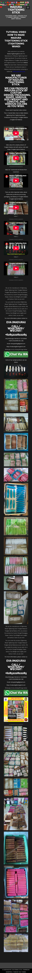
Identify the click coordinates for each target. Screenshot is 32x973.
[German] (19, 2)
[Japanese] (28, 2)
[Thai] (25, 4)
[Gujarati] (21, 2)
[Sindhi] (14, 4)
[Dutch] (12, 2)
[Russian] (12, 4)
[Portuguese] (8, 4)
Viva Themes (22, 972)
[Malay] (5, 4)
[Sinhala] (17, 4)
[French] (17, 2)
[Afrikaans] (1, 2)
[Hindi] (23, 2)
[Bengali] (5, 2)
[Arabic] (3, 2)
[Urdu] (28, 4)
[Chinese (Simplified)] (8, 2)
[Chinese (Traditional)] (10, 2)
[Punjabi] (10, 4)
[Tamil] (21, 4)
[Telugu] (23, 4)
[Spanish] (19, 4)
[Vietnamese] (1, 7)
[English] (14, 2)
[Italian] (25, 2)
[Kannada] (1, 4)
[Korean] (3, 4)
